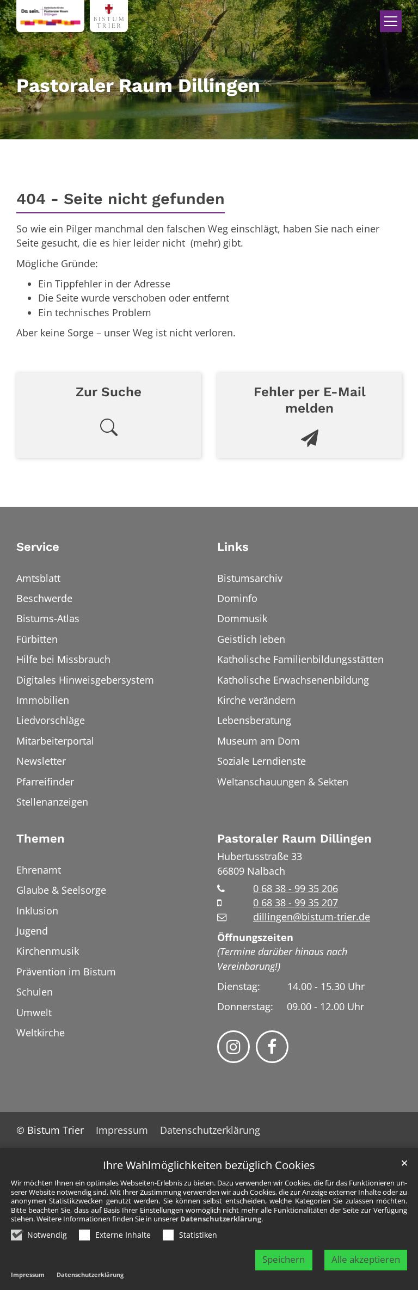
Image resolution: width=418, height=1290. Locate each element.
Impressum (28, 1274)
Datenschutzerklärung (220, 1219)
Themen (40, 838)
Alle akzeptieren (365, 1259)
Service (37, 547)
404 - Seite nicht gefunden (120, 198)
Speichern (283, 1259)
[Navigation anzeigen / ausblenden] (391, 21)
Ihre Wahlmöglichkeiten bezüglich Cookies (209, 1165)
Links (233, 547)
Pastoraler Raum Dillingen (294, 838)
